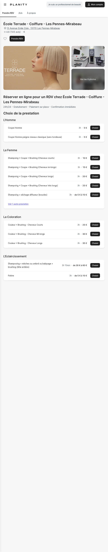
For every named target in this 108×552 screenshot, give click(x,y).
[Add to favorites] (5, 38)
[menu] (5, 4)
